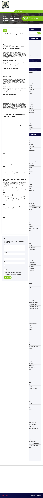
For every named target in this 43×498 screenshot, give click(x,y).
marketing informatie (32, 264)
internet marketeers (32, 232)
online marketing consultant (33, 298)
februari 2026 (31, 83)
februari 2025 (31, 106)
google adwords (31, 203)
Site (4, 261)
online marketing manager (33, 300)
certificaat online (31, 152)
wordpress (30, 439)
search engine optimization (33, 346)
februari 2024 (31, 129)
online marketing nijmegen (33, 302)
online (30, 291)
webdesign (30, 411)
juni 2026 (30, 76)
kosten (30, 243)
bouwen (30, 148)
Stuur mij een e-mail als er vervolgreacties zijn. (13, 272)
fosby (30, 188)
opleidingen (31, 314)
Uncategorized (28, 17)
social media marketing (33, 376)
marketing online (31, 268)
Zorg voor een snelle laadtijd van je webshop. (12, 123)
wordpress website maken (33, 445)
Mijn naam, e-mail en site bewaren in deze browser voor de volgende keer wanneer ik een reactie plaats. (14, 266)
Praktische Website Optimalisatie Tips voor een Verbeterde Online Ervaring (34, 44)
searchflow (31, 348)
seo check (30, 355)
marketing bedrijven (32, 258)
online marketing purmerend (33, 304)
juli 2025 (30, 97)
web (29, 407)
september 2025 (31, 93)
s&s (29, 333)
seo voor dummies (32, 367)
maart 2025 (31, 104)
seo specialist (31, 363)
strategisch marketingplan (33, 380)
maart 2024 (31, 127)
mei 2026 (30, 78)
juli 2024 (30, 119)
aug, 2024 (5, 31)
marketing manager (32, 266)
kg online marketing (32, 239)
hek (29, 220)
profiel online (31, 327)
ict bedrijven (31, 226)
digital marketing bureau (33, 175)
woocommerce (31, 435)
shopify (30, 369)
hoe (29, 222)
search (30, 344)
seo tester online (31, 365)
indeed (30, 230)
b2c (29, 142)
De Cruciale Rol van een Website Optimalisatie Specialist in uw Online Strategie (35, 48)
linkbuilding (30, 245)
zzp (29, 456)
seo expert (30, 361)
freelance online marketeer (33, 192)
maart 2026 (31, 81)
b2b (29, 140)
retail (30, 331)
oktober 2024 (31, 114)
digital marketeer (32, 173)
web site (30, 409)
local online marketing (32, 247)
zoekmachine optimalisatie (33, 454)
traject (30, 390)
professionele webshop (33, 323)
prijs (29, 319)
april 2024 (30, 125)
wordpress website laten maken (34, 443)
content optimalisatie (32, 161)
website (30, 420)
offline (30, 287)
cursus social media (32, 165)
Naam (5, 252)
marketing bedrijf (32, 256)
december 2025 (31, 87)
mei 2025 (30, 100)
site (29, 371)
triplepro (30, 394)
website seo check (32, 430)
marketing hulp (31, 260)
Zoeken (32, 29)
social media (31, 373)
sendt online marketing (32, 350)
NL (5, 120)
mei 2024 (30, 123)
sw (29, 384)
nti (29, 285)
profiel (30, 325)
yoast (30, 447)
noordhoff (30, 283)
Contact (21, 11)
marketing (30, 255)
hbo (29, 218)
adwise (30, 138)
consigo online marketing (33, 156)
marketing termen (32, 270)
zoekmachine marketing (33, 453)
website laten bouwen (32, 422)
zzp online (30, 458)
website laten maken (32, 424)
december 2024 (31, 110)
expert (30, 182)
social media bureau (32, 374)
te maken (30, 386)
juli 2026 (30, 74)
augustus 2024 (31, 118)
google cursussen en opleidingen (34, 207)
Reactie (5, 244)
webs (30, 414)
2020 (29, 136)
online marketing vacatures (33, 308)
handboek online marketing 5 (34, 216)
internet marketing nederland (34, 234)
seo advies (30, 354)
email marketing (31, 178)
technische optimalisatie (33, 388)
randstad (30, 329)
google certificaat (32, 205)
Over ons (17, 11)
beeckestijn (31, 144)
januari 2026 (31, 85)
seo (29, 352)
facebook (30, 184)
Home (24, 17)
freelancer (30, 194)
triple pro (30, 392)
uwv (29, 397)
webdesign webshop (32, 413)
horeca (30, 224)
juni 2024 (30, 121)
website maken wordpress (33, 428)
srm (29, 378)
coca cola (30, 154)
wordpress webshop (32, 441)
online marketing (31, 296)
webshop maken (31, 416)
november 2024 (31, 112)
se (29, 340)
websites (30, 432)
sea (29, 342)
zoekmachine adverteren (33, 451)
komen (30, 241)
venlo (30, 399)
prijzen (30, 321)
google (30, 199)
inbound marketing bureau (33, 228)
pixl (29, 317)
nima (29, 279)
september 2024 (31, 116)
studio (30, 382)
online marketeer (32, 293)
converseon (31, 163)
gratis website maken (32, 213)
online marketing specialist (33, 306)
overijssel (30, 315)
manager (30, 253)
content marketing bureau (33, 159)
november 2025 (31, 89)
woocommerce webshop (33, 437)
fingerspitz (30, 186)
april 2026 (30, 79)
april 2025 (30, 102)
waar (29, 401)
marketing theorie (32, 272)
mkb (29, 277)
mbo (29, 275)
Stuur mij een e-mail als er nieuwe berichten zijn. (13, 274)
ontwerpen (31, 312)
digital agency (31, 171)
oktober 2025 (31, 91)
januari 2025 (31, 108)
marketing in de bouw (32, 262)
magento (30, 251)
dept (29, 169)
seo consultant (31, 357)
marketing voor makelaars (33, 274)
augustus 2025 (31, 95)
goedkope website (32, 197)
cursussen (30, 167)
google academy (31, 201)
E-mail (5, 257)
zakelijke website (31, 449)
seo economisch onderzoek (33, 359)
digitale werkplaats (32, 176)
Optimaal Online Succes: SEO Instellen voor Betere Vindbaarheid (34, 55)
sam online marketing (32, 338)
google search (31, 211)
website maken (31, 426)
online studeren (31, 310)
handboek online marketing (33, 215)
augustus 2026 (31, 72)
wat (29, 405)
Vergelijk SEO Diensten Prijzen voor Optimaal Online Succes (34, 52)
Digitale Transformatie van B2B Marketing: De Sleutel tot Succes (34, 42)
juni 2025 (30, 98)
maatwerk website (32, 249)
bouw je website (31, 146)
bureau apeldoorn (32, 150)
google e (30, 209)
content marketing (32, 157)
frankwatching (31, 190)
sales (29, 336)
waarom (30, 403)
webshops (30, 418)
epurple (30, 180)
